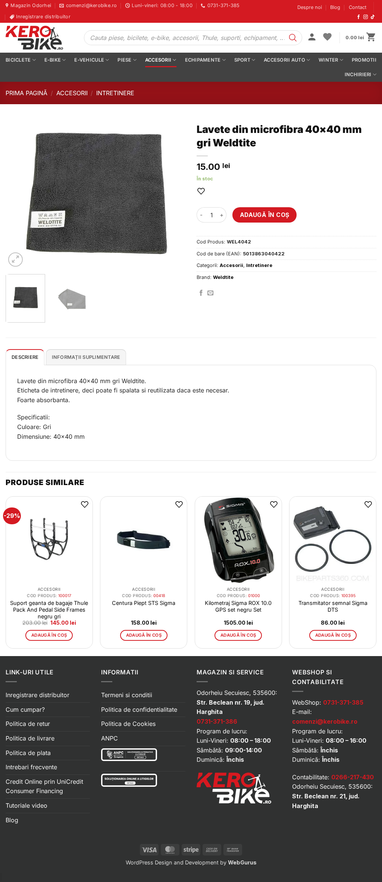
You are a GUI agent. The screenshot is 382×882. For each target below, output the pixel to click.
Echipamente (203, 60)
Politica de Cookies (128, 723)
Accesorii (158, 60)
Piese (124, 60)
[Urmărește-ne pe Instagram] (365, 17)
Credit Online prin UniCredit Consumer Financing (44, 786)
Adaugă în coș (264, 214)
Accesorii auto (284, 60)
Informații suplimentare (86, 357)
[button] (312, 37)
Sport (242, 60)
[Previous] (18, 194)
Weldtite (223, 277)
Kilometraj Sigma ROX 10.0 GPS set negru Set (238, 606)
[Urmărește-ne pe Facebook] (358, 17)
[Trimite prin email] (210, 293)
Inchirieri (358, 74)
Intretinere (115, 93)
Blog (335, 7)
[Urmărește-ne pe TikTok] (372, 17)
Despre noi (309, 7)
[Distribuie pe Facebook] (201, 293)
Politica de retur (28, 723)
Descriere (25, 357)
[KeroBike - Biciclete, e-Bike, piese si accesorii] (39, 38)
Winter (328, 60)
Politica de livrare (30, 738)
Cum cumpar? (25, 709)
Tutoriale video (26, 805)
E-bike (52, 60)
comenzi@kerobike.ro (324, 721)
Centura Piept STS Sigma (143, 603)
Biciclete (18, 60)
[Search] (293, 37)
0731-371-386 (217, 721)
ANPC (109, 738)
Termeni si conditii (126, 695)
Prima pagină (26, 93)
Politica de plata (28, 753)
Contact (357, 7)
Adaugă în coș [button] (49, 635)
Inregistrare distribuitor (37, 695)
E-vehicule (89, 60)
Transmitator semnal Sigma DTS (332, 606)
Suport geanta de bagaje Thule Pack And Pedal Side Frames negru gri (49, 609)
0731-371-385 (343, 702)
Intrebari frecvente (31, 767)
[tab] (25, 357)
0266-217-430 (352, 777)
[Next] (172, 194)
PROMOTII (364, 60)
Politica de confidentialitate (139, 709)
